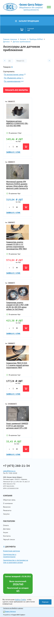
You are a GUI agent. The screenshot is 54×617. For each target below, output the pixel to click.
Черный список (9, 539)
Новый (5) (20, 61)
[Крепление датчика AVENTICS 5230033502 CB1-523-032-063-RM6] (17, 111)
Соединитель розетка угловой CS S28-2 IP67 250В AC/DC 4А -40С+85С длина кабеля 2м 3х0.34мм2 (17, 306)
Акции (5, 532)
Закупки (6, 514)
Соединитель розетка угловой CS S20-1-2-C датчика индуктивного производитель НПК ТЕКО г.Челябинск (16, 245)
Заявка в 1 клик (13, 152)
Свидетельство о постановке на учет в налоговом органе (15, 561)
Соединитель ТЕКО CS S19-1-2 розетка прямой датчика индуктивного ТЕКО (17, 365)
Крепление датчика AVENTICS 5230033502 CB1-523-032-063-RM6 (17, 123)
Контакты (7, 536)
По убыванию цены (12, 78)
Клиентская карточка (11, 551)
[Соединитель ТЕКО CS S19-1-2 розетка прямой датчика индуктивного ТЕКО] (17, 353)
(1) (10, 61)
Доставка (6, 529)
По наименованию (12, 81)
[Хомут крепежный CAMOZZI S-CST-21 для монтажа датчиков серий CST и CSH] (17, 413)
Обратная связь (9, 500)
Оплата (6, 525)
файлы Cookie (20, 600)
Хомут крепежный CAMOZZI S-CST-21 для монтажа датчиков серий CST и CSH (17, 425)
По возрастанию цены (14, 74)
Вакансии (7, 507)
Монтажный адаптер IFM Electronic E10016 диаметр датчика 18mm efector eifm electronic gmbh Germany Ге (17, 185)
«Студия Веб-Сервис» (18, 615)
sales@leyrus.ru (9, 471)
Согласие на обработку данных (13, 608)
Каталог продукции (29, 21)
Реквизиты (7, 510)
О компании (8, 503)
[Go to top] (47, 611)
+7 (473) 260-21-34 (16, 465)
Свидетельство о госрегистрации (9, 555)
